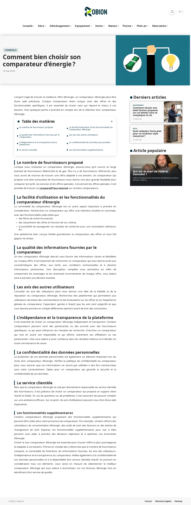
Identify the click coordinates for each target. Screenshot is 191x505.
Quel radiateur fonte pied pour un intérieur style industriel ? (147, 133)
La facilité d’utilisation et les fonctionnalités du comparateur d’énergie (91, 128)
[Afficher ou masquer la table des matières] (84, 121)
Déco (135, 128)
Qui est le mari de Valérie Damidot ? (150, 172)
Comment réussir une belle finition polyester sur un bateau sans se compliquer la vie (145, 111)
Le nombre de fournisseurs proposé (36, 127)
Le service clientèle (28, 150)
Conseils (10, 50)
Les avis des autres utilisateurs (83, 134)
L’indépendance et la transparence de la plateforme (38, 143)
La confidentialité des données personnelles (89, 142)
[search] (172, 11)
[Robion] (95, 11)
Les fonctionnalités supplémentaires (86, 150)
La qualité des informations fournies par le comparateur (39, 135)
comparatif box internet (53, 188)
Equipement (138, 105)
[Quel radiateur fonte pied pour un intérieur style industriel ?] (173, 134)
